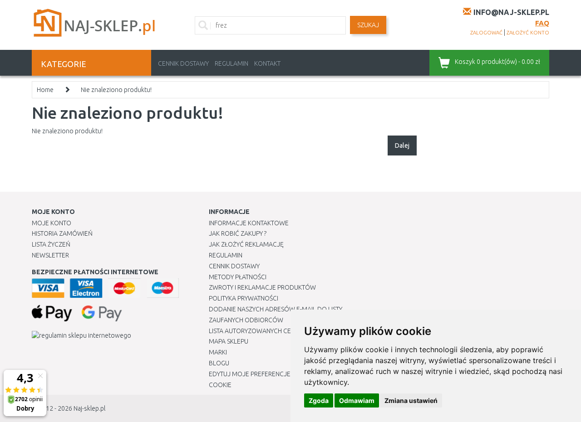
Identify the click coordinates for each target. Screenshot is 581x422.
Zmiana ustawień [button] (411, 400)
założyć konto (528, 32)
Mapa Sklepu (228, 341)
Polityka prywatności (243, 298)
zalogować (486, 32)
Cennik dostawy (183, 63)
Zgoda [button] (319, 400)
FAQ (542, 23)
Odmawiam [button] (356, 400)
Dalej (402, 145)
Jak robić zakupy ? (237, 233)
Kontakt (267, 63)
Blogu (219, 363)
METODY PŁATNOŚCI (237, 277)
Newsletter (50, 255)
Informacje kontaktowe (249, 223)
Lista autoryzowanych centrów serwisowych (283, 331)
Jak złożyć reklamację (246, 244)
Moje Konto (51, 223)
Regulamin (231, 63)
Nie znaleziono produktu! (116, 89)
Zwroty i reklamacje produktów (262, 287)
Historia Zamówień (62, 233)
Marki (218, 352)
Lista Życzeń (51, 244)
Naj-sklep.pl (89, 408)
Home (45, 89)
